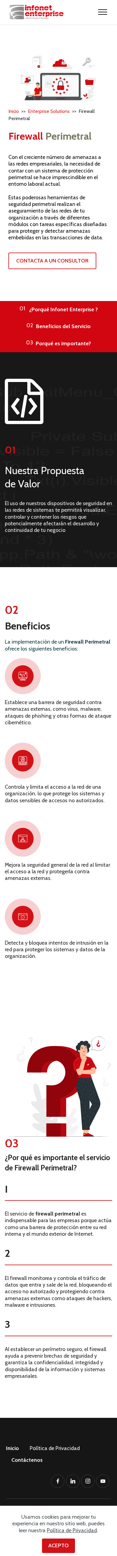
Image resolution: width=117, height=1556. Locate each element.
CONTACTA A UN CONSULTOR (52, 260)
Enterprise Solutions (49, 111)
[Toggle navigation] (102, 12)
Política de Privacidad (55, 1448)
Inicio (14, 111)
